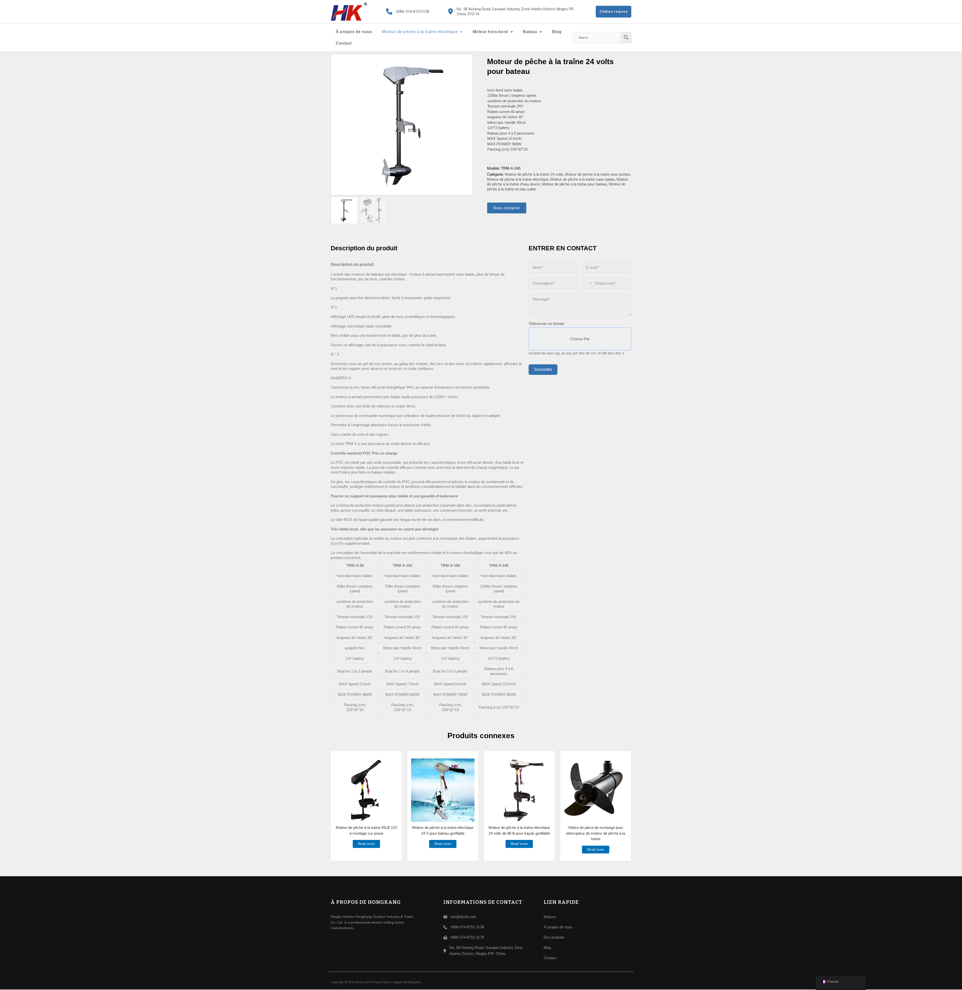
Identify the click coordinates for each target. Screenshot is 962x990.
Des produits (554, 937)
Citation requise (613, 12)
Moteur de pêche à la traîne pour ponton (597, 174)
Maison (550, 917)
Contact (344, 43)
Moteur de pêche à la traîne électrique (420, 32)
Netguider (414, 982)
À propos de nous (354, 32)
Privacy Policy (380, 982)
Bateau (530, 32)
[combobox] (587, 283)
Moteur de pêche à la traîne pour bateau (574, 184)
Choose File (580, 339)
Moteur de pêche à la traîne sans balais (582, 179)
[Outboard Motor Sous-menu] (512, 32)
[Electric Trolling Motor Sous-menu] (461, 32)
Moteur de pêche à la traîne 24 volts (534, 174)
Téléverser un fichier (546, 323)
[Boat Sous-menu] (541, 32)
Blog (557, 32)
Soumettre (543, 369)
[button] (466, 61)
